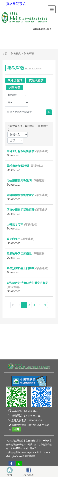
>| (45, 305)
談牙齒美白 (14, 239)
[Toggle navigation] (52, 9)
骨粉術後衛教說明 (18, 165)
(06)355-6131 (31, 410)
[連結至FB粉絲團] (29, 469)
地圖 (16, 429)
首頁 (4, 53)
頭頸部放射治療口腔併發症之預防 (27, 282)
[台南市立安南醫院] (29, 366)
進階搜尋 (14, 87)
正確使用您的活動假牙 (20, 209)
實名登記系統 (16, 4)
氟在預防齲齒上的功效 (20, 268)
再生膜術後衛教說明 (19, 180)
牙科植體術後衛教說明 (20, 195)
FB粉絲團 (29, 474)
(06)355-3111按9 (32, 415)
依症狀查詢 (36, 80)
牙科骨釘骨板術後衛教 (20, 151)
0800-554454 (35, 420)
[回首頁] (9, 469)
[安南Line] (16, 397)
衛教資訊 (16, 53)
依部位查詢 (15, 80)
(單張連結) (41, 151)
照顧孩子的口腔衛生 (19, 253)
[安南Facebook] (41, 397)
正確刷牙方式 (15, 224)
